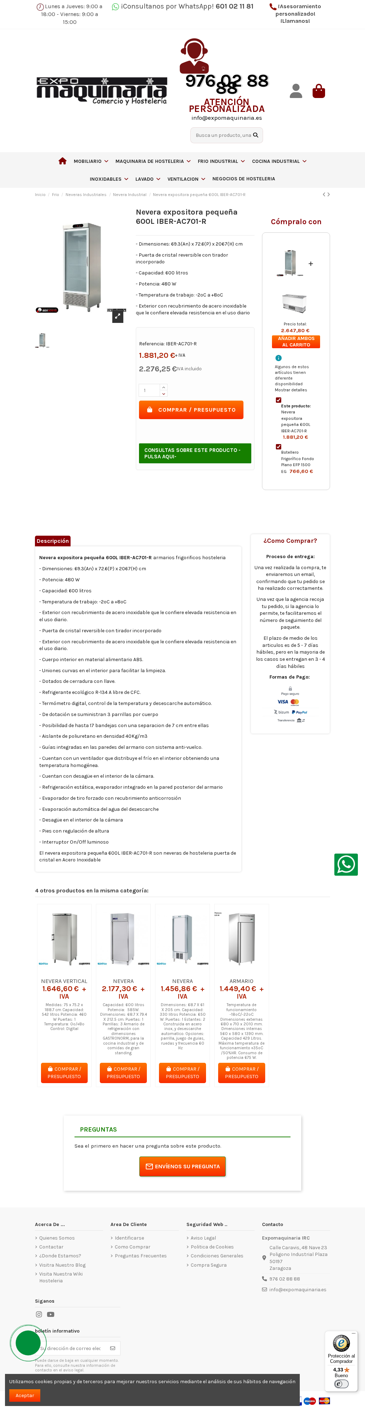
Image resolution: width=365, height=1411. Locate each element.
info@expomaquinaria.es (298, 1290)
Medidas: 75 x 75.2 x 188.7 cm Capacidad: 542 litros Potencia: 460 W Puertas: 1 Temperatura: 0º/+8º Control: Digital (64, 1017)
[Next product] (328, 195)
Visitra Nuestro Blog (62, 1265)
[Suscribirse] (112, 1348)
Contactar (51, 1247)
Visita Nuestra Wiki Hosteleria (61, 1277)
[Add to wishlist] (54, 972)
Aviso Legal (203, 1238)
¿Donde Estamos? (60, 1256)
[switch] (341, 1384)
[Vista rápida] (74, 972)
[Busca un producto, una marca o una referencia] (255, 135)
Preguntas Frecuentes (141, 1256)
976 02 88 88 (284, 1279)
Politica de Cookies (212, 1247)
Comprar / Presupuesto (197, 409)
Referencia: (152, 344)
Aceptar (25, 1395)
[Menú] (353, 1335)
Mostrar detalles (291, 389)
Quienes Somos (57, 1238)
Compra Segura (209, 1265)
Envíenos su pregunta (187, 1166)
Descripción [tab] (53, 540)
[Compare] (64, 972)
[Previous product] (325, 195)
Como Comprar (132, 1247)
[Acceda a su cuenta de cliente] (296, 91)
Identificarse (129, 1238)
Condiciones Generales (217, 1256)
